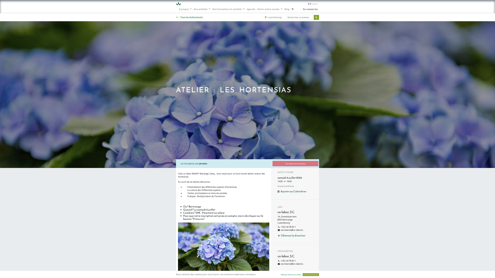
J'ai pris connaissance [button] (310, 274)
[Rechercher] (316, 17)
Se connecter (310, 9)
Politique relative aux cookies (291, 274)
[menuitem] (251, 9)
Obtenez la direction (293, 235)
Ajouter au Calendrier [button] (293, 191)
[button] (293, 9)
